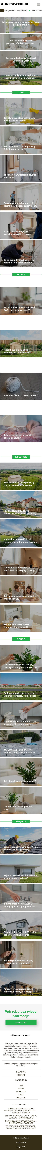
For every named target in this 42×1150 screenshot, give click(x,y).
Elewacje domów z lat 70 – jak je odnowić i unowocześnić (20, 933)
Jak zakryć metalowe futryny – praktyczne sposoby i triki (19, 961)
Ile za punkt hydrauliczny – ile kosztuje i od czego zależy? (19, 261)
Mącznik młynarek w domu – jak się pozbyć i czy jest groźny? (20, 722)
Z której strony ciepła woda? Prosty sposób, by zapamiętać (19, 905)
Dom (21, 92)
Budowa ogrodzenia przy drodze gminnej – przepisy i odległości (20, 694)
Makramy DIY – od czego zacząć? (21, 395)
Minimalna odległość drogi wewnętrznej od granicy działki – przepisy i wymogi (20, 540)
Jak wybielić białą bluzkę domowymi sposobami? (16, 625)
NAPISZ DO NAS (21, 1022)
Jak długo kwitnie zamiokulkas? (20, 781)
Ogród (21, 639)
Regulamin (21, 1147)
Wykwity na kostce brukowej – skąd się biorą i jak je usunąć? (19, 751)
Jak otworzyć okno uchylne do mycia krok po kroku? (21, 23)
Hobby (21, 274)
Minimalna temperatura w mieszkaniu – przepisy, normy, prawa (19, 569)
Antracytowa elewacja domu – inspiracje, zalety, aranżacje (19, 990)
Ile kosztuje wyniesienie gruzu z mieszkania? (20, 176)
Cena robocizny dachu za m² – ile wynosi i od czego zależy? (21, 848)
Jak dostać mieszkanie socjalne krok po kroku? (20, 597)
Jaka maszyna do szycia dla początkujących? (18, 436)
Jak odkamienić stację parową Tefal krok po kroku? (21, 41)
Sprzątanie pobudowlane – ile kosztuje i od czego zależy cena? (20, 204)
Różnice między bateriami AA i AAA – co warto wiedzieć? (19, 308)
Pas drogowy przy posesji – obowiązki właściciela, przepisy (20, 512)
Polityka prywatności (21, 1138)
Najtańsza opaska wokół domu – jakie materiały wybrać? (20, 876)
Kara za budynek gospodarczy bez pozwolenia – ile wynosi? (21, 76)
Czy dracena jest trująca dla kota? (18, 808)
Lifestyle (21, 457)
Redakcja (21, 1072)
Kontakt (21, 1075)
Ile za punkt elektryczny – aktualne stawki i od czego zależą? (17, 233)
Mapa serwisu (21, 1142)
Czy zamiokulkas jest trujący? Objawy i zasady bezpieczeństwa (21, 59)
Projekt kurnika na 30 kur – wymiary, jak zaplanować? (17, 351)
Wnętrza (21, 821)
